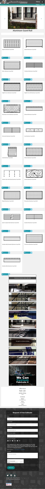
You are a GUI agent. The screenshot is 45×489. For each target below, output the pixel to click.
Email (10, 440)
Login (42, 4)
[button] (4, 18)
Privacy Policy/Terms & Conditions (19, 449)
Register (38, 4)
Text (19, 440)
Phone (15, 440)
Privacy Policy (8, 480)
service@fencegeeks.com (22, 405)
